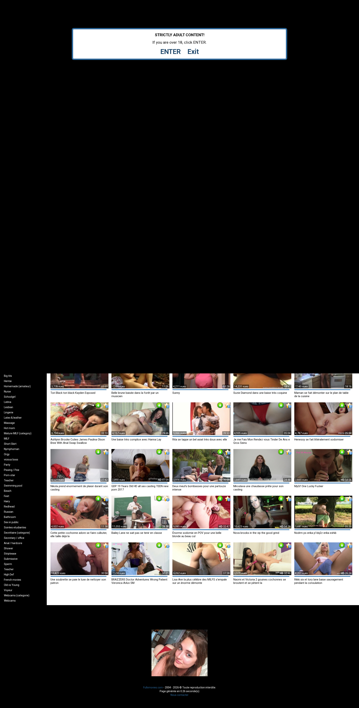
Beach (7, 490)
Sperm (8, 564)
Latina (7, 401)
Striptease (10, 553)
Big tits (8, 375)
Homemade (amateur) (17, 386)
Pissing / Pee (11, 469)
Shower (8, 548)
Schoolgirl (10, 396)
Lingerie (8, 412)
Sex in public (11, 522)
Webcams (10, 600)
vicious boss (11, 459)
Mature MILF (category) (17, 433)
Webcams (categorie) (16, 595)
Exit (193, 52)
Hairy (7, 501)
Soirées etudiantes (15, 527)
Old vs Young (11, 584)
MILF (6, 438)
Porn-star (9, 475)
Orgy (7, 454)
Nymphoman (11, 449)
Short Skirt (10, 443)
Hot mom (9, 428)
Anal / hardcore (13, 543)
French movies (12, 579)
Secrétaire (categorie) (17, 532)
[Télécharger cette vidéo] (98, 405)
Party (7, 464)
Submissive (11, 558)
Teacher (9, 480)
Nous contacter (179, 694)
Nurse (7, 391)
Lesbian (8, 407)
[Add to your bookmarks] (105, 405)
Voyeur (8, 590)
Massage (9, 422)
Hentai (8, 381)
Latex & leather (13, 417)
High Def (9, 574)
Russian (8, 511)
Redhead (9, 506)
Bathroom (10, 517)
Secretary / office (14, 537)
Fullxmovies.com (153, 687)
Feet (6, 496)
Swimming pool (13, 485)
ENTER (170, 52)
